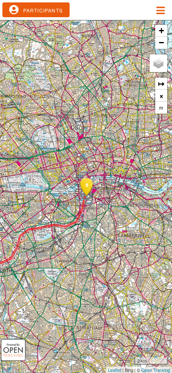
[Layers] (158, 63)
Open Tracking (155, 370)
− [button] (161, 43)
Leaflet (114, 370)
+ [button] (161, 31)
